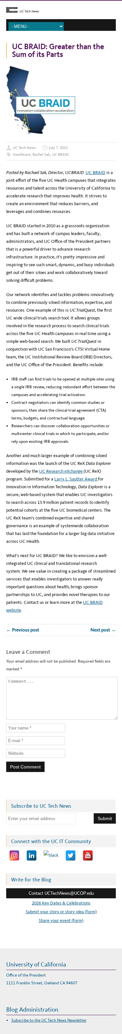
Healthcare (22, 154)
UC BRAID (60, 154)
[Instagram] (14, 855)
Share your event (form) (61, 920)
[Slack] (51, 855)
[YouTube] (88, 855)
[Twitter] (70, 855)
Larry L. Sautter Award (76, 479)
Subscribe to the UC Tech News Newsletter (49, 1020)
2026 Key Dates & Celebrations (61, 903)
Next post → (103, 630)
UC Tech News (24, 147)
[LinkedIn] (31, 855)
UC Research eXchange (61, 471)
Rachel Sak (41, 154)
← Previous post (22, 630)
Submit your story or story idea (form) (61, 912)
